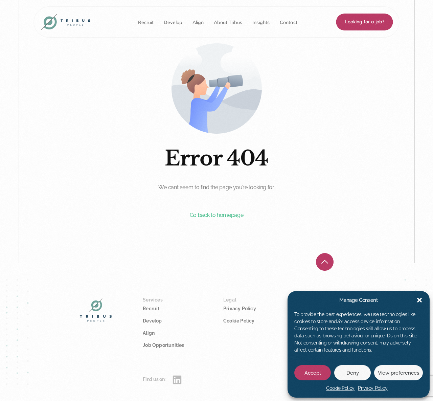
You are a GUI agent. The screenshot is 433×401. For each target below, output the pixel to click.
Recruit (151, 308)
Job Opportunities (163, 345)
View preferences (398, 373)
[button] (419, 300)
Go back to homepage (217, 215)
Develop (152, 321)
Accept (312, 373)
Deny (352, 373)
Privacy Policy (373, 388)
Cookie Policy (340, 388)
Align (149, 333)
